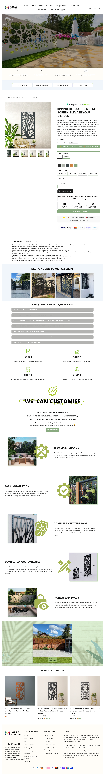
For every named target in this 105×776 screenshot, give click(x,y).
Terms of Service (29, 745)
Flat (60, 157)
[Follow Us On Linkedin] (15, 744)
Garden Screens (37, 6)
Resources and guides (51, 753)
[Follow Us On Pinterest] (9, 744)
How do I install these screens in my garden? (32, 337)
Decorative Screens (42, 85)
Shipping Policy (49, 742)
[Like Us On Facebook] (6, 744)
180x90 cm (82, 174)
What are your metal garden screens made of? (33, 315)
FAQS (37, 241)
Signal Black (59, 165)
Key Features (18, 241)
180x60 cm (72, 174)
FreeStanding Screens (63, 85)
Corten (71, 165)
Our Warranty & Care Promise (31, 752)
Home (26, 6)
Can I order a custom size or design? (29, 331)
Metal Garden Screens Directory (51, 749)
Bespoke (28, 241)
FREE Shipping (73, 142)
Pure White (80, 165)
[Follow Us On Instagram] (12, 744)
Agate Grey (63, 165)
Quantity (61, 183)
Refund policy (28, 748)
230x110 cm (93, 174)
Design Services (62, 6)
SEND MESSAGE (52, 430)
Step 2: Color (66, 162)
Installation (42, 10)
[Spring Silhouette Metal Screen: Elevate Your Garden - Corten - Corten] (6, 716)
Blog (25, 742)
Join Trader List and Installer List (30, 757)
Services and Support (58, 10)
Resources (75, 6)
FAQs (26, 735)
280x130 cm (62, 179)
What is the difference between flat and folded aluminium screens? (42, 320)
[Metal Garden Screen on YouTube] (19, 744)
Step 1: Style (62, 153)
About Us (27, 761)
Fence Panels (83, 85)
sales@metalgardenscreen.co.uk (14, 759)
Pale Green (76, 165)
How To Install (28, 738)
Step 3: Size (62, 170)
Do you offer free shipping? (25, 309)
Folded (66, 157)
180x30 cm (62, 174)
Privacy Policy (48, 735)
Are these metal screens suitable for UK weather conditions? (39, 326)
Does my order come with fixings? (27, 342)
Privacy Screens (22, 85)
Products (48, 6)
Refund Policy (48, 738)
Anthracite (67, 165)
